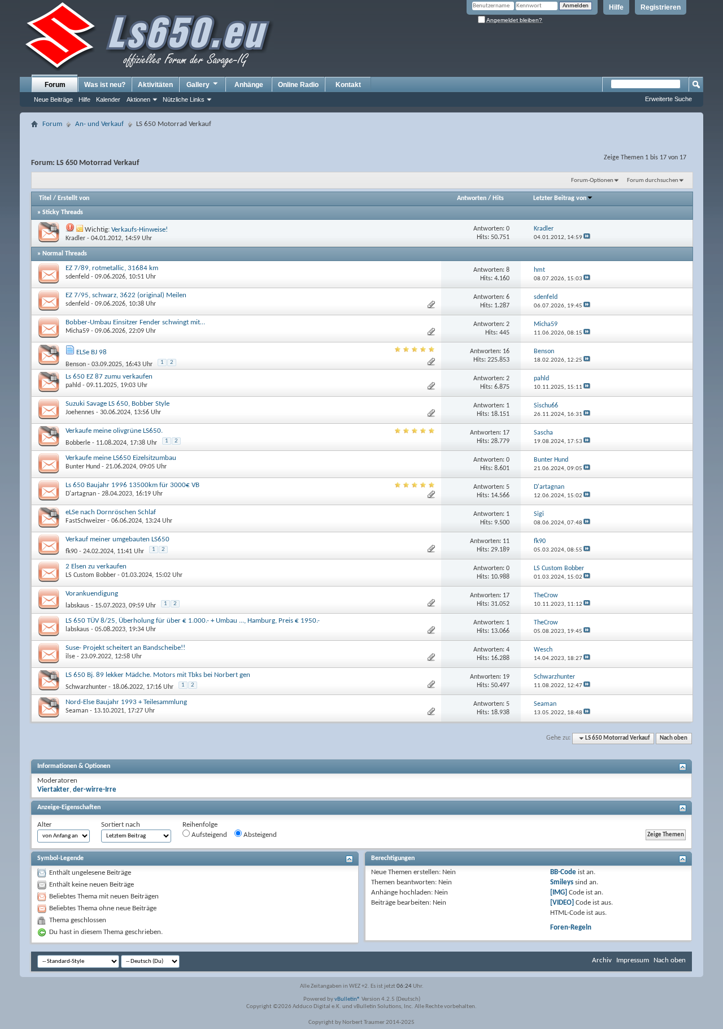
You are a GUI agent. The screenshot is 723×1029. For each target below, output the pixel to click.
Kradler (75, 238)
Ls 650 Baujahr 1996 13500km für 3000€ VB (132, 485)
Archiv (602, 960)
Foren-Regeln (570, 927)
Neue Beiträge (53, 99)
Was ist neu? (104, 85)
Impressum (632, 960)
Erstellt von (73, 198)
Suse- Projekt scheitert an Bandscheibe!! (125, 648)
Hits (498, 198)
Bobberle (78, 443)
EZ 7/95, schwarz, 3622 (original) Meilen (126, 295)
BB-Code (563, 872)
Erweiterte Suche (668, 98)
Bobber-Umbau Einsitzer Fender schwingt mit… (135, 322)
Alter (44, 824)
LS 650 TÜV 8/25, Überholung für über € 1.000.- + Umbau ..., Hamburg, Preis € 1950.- (193, 620)
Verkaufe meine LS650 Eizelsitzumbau (121, 458)
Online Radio (298, 85)
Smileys (561, 882)
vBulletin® (347, 999)
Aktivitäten (155, 85)
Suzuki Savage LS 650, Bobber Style (117, 403)
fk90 (71, 551)
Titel (45, 198)
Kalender (108, 99)
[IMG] (558, 892)
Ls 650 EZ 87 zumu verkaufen (109, 376)
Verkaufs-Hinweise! (139, 229)
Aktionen (138, 99)
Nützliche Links (183, 99)
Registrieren (661, 7)
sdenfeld (77, 276)
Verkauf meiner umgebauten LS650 (117, 539)
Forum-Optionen (592, 180)
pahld (73, 385)
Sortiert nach (120, 824)
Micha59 (77, 331)
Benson (76, 364)
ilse (70, 656)
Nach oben (673, 738)
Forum (55, 85)
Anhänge (248, 85)
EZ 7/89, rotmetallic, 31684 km (112, 268)
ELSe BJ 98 (91, 352)
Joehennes (80, 412)
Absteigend (259, 835)
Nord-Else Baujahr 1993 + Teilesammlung (126, 702)
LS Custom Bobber (91, 575)
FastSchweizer (86, 521)
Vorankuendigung (92, 593)
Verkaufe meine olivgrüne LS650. (114, 431)
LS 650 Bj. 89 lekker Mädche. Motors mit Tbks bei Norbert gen (158, 675)
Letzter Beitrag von (559, 198)
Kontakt (348, 85)
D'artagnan (81, 493)
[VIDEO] (562, 902)
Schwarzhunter (86, 687)
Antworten (471, 198)
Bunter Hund (83, 466)
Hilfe (616, 7)
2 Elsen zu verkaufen (96, 566)
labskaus (77, 605)
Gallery (198, 85)
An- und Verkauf (99, 124)
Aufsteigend (208, 835)
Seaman (77, 710)
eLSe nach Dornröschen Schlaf (111, 512)
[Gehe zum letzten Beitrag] (586, 238)
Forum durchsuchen (652, 180)
